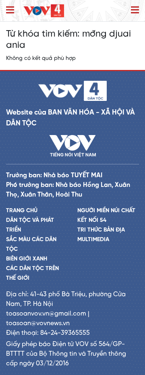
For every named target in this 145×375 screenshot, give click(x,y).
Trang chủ (21, 211)
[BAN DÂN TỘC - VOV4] (44, 11)
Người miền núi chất (106, 211)
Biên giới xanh (26, 259)
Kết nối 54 (91, 220)
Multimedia (93, 240)
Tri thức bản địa (101, 230)
